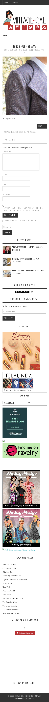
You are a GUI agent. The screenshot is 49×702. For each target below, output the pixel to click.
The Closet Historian (10, 606)
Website (6, 194)
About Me (15, 2)
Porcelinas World (9, 591)
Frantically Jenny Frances (12, 575)
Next (41, 126)
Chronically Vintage (10, 568)
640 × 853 (22, 50)
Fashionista (20, 698)
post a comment (32, 132)
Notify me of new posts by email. (21, 220)
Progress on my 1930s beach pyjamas (28, 270)
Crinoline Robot (8, 572)
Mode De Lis (7, 583)
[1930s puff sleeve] (25, 85)
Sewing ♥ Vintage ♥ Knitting (13, 598)
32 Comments (17, 261)
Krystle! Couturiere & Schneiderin (15, 579)
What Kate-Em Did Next (11, 613)
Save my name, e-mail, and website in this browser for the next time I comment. (23, 209)
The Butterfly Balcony (10, 602)
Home (6, 2)
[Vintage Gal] (25, 17)
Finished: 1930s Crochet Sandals (25, 258)
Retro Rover (7, 594)
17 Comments (17, 273)
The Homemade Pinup (10, 609)
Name (5, 174)
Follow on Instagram (26, 633)
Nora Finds (6, 587)
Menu (5, 35)
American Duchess (9, 564)
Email (5, 184)
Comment (7, 151)
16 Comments (17, 253)
